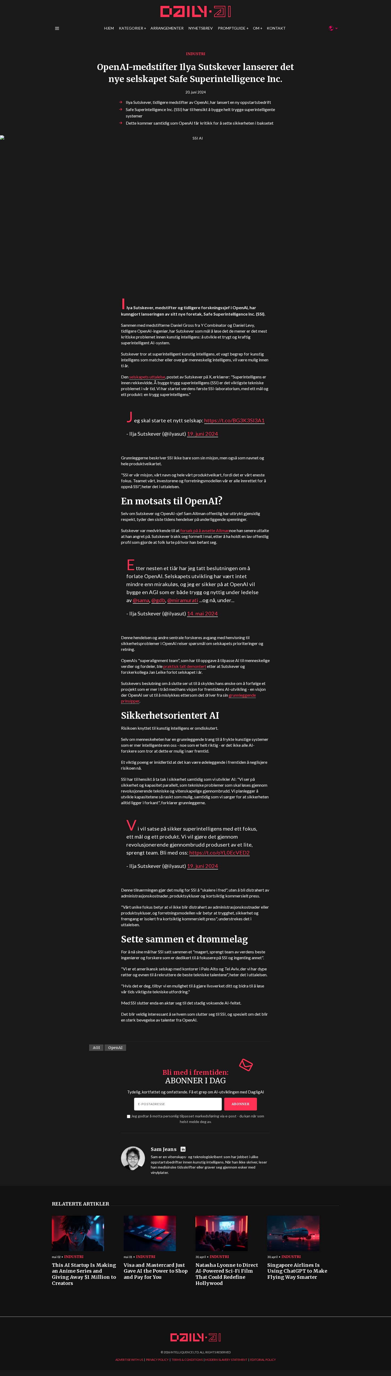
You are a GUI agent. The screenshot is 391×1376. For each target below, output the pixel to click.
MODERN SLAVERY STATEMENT (226, 1359)
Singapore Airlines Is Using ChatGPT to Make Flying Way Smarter (297, 1271)
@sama (141, 600)
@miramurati (182, 600)
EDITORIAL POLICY (263, 1359)
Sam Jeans (164, 1149)
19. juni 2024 (202, 433)
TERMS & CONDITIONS (187, 1359)
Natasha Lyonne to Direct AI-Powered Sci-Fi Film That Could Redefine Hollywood (227, 1274)
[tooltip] (184, 1149)
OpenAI (115, 1047)
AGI (96, 1047)
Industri (195, 53)
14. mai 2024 (202, 613)
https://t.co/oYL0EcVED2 (219, 852)
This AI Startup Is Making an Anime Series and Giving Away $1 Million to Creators (84, 1274)
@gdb (158, 600)
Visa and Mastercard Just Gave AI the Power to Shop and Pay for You (156, 1271)
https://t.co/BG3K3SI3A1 (234, 420)
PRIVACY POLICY (157, 1359)
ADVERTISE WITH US (129, 1359)
